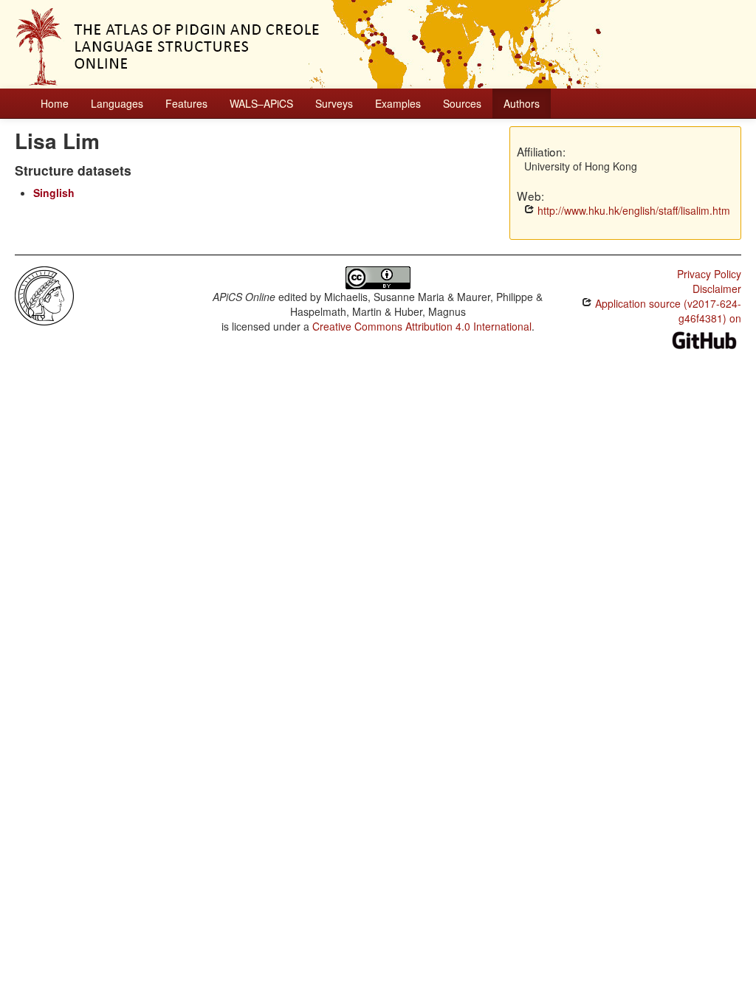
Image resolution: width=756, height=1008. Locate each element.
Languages (117, 103)
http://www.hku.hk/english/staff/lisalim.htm (632, 210)
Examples (398, 103)
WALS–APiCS (261, 103)
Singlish (54, 192)
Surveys (334, 103)
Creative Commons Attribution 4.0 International (422, 326)
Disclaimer (717, 288)
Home (55, 103)
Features (186, 103)
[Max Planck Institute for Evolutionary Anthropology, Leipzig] (44, 294)
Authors (522, 103)
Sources (462, 103)
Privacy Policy (709, 273)
